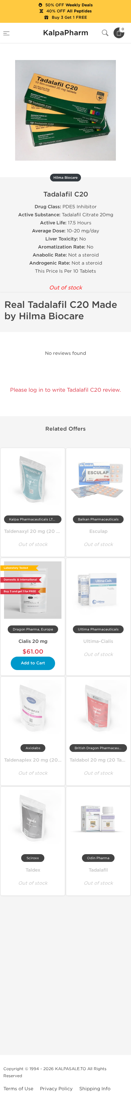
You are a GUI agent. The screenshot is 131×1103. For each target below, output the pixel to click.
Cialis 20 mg (32, 641)
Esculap (98, 531)
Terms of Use (18, 1089)
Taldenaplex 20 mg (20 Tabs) (38, 760)
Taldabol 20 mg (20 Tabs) (99, 760)
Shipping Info (95, 1089)
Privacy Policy (56, 1089)
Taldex (33, 870)
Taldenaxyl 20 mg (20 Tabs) (36, 531)
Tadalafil (98, 870)
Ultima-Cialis (98, 641)
